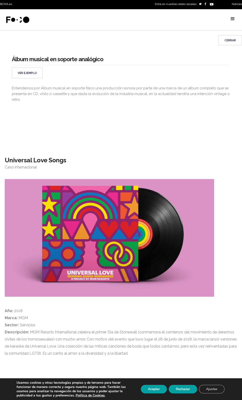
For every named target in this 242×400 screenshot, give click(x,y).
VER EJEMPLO (27, 73)
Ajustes (211, 389)
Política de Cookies (90, 395)
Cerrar (230, 40)
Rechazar (183, 389)
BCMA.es (6, 4)
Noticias (237, 4)
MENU (232, 18)
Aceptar (154, 389)
